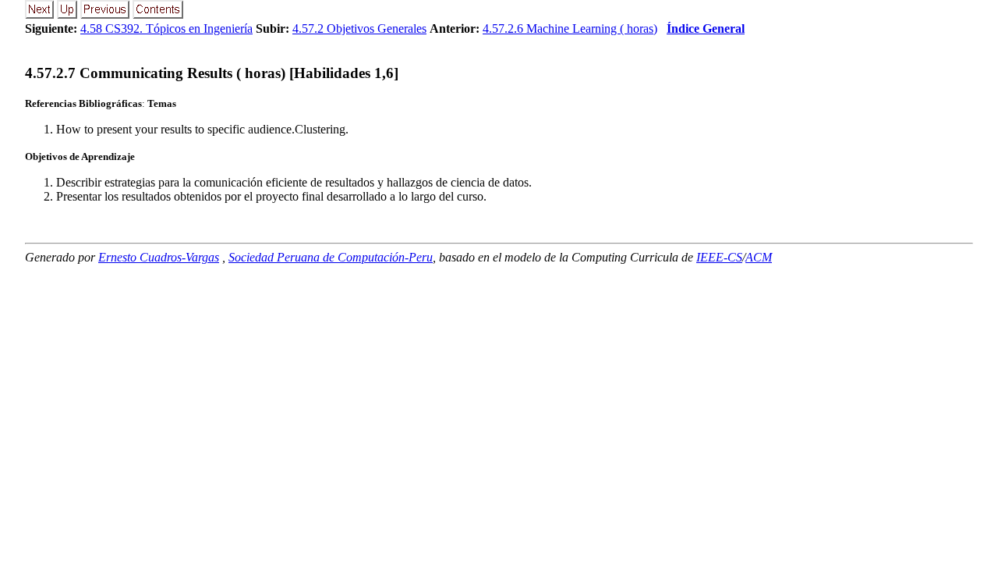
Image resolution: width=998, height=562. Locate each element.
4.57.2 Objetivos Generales (359, 28)
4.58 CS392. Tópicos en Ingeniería (166, 28)
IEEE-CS (719, 257)
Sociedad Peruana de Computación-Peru (330, 257)
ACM (758, 257)
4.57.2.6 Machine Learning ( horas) (570, 28)
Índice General (706, 28)
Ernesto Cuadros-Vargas (158, 257)
